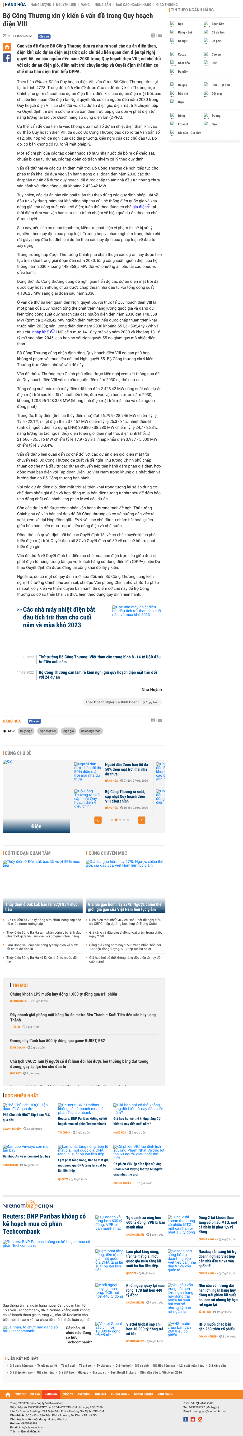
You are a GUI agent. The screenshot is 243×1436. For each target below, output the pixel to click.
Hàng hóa (15, 4)
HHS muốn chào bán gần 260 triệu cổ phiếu (217, 1327)
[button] (98, 820)
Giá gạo (83, 1372)
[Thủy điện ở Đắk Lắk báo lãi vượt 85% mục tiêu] (43, 886)
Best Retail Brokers (123, 1372)
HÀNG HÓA (51, 1394)
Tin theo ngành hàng (192, 10)
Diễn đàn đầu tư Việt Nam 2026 (161, 1372)
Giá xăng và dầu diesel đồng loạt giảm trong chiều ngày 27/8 (126, 934)
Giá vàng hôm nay (21, 1365)
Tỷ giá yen (86, 1365)
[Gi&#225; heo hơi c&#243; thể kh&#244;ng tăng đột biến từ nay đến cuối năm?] (139, 1109)
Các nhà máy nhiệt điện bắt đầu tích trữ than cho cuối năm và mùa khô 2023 (59, 617)
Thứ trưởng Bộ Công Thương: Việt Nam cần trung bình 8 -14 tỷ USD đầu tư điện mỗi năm (100, 659)
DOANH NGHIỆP (143, 1394)
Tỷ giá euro (104, 1365)
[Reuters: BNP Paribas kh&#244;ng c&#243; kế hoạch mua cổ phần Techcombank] (84, 1109)
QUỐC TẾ (67, 1394)
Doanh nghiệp (19, 1001)
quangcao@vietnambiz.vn (209, 1411)
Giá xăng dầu (217, 1365)
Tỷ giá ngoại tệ (47, 1365)
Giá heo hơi (123, 1365)
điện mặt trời (48, 731)
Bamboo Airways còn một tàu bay (26, 1156)
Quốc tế (63, 1179)
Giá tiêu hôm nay (164, 1365)
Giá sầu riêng (45, 1372)
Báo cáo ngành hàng (133, 5)
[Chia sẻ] (7, 57)
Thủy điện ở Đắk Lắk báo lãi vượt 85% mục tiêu (41, 907)
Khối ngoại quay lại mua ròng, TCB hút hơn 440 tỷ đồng (145, 1290)
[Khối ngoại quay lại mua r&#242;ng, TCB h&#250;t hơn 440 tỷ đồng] (109, 1292)
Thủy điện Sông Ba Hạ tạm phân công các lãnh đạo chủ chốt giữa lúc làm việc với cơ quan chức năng (44, 934)
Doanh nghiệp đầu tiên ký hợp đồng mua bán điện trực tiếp (128, 796)
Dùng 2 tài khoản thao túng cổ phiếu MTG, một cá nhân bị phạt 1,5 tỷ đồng (218, 1224)
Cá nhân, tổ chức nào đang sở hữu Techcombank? (79, 1335)
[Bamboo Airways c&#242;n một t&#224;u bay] (29, 1149)
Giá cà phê (142, 1365)
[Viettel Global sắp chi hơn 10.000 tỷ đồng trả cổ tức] (109, 1331)
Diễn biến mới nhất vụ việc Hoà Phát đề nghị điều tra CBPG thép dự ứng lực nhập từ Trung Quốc (125, 922)
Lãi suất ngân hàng (191, 1365)
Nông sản (103, 5)
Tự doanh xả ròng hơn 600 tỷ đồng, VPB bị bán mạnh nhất (145, 1222)
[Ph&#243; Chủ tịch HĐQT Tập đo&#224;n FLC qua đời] (29, 1107)
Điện (36, 826)
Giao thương (167, 5)
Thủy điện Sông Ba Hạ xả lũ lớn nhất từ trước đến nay (42, 960)
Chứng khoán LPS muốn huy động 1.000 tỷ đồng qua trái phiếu (63, 994)
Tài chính (64, 1132)
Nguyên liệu (66, 5)
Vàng (85, 5)
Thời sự (15, 1027)
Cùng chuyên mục (108, 853)
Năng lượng (41, 5)
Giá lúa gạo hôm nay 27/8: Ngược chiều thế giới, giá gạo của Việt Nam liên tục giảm (124, 907)
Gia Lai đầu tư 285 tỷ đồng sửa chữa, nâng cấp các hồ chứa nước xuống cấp (43, 922)
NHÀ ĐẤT (100, 1394)
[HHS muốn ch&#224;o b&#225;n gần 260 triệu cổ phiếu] (182, 1331)
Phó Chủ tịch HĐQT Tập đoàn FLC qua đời (26, 1117)
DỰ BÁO (35, 1394)
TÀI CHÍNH (84, 1394)
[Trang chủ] (7, 47)
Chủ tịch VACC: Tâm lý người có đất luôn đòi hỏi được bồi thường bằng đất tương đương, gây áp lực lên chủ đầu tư (79, 1064)
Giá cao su (99, 1372)
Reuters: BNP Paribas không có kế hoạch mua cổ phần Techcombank (82, 1121)
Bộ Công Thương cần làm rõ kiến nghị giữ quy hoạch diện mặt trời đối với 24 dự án (98, 675)
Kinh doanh (17, 1047)
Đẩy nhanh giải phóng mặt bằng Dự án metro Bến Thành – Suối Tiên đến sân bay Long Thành (83, 1017)
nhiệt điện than (90, 731)
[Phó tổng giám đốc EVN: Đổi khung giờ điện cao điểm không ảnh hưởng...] (88, 771)
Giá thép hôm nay (21, 1372)
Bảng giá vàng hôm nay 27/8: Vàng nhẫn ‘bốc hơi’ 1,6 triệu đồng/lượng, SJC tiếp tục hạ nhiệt (125, 947)
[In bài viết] (154, 35)
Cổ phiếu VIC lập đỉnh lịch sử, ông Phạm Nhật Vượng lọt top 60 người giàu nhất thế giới (138, 1169)
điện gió (68, 731)
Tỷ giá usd (68, 1365)
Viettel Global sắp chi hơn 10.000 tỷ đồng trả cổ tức (144, 1329)
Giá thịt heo (66, 1372)
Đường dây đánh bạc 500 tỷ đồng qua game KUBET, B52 (57, 1040)
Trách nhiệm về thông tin (25, 1431)
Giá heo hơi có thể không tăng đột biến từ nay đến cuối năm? (125, 960)
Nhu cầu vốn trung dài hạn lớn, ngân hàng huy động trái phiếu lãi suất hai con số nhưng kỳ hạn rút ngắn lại (218, 1295)
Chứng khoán (122, 1183)
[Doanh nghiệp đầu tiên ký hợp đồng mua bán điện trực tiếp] (88, 798)
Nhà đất (15, 1073)
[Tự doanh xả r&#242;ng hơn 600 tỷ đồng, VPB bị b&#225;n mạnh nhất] (109, 1224)
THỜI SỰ (20, 1394)
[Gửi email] (160, 35)
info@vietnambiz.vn (31, 1427)
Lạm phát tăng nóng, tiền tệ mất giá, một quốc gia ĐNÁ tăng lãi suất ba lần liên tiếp (83, 1165)
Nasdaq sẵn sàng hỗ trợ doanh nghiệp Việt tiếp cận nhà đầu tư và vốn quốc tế (218, 1258)
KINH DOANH (165, 1394)
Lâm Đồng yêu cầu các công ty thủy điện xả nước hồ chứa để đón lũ (42, 947)
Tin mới (20, 985)
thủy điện (26, 731)
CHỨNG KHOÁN (120, 1394)
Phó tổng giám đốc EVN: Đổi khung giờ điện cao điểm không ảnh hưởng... (128, 769)
